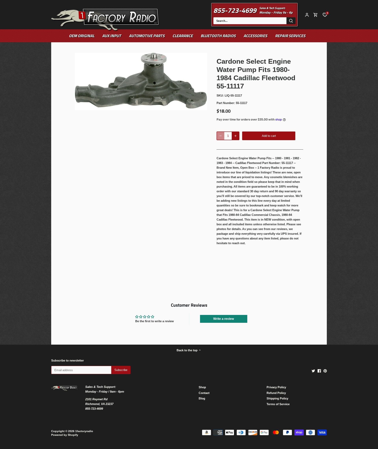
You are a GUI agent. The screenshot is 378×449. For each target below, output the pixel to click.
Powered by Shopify (64, 434)
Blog (202, 398)
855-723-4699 (234, 10)
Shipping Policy (277, 398)
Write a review (223, 318)
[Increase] (235, 136)
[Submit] (291, 20)
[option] (141, 81)
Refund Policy (276, 393)
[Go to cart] (315, 14)
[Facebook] (319, 371)
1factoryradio (84, 431)
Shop (202, 387)
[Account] (307, 14)
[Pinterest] (325, 371)
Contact (204, 393)
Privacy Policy (276, 387)
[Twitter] (313, 371)
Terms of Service (278, 404)
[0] (325, 14)
